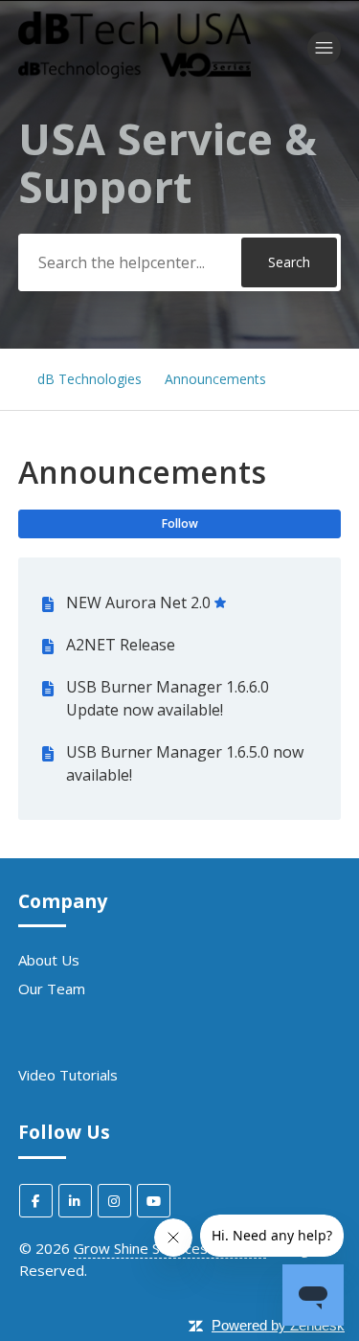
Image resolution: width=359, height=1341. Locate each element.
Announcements (215, 379)
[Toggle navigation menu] (324, 48)
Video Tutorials (68, 1074)
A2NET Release (120, 644)
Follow (180, 523)
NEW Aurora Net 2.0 (138, 602)
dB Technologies (89, 379)
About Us (48, 959)
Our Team (51, 988)
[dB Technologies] (134, 72)
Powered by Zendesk (278, 1325)
